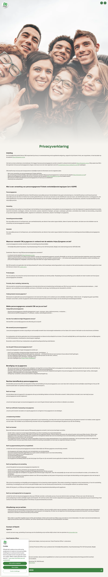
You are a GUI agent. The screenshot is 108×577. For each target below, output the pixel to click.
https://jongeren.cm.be (18, 157)
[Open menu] (105, 3)
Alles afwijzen (15, 567)
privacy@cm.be (73, 532)
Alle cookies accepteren (15, 563)
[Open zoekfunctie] (101, 3)
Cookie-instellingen (15, 571)
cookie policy (23, 267)
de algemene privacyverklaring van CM (68, 165)
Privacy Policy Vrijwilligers (28, 358)
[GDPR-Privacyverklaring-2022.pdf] (54, 570)
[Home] (5, 5)
